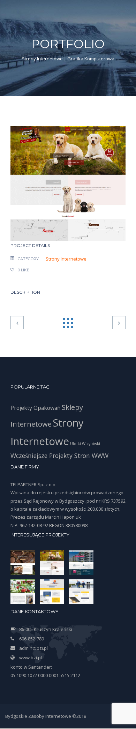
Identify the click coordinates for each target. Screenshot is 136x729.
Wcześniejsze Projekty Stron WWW (59, 455)
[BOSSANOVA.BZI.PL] (119, 323)
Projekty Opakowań (35, 408)
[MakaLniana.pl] (17, 323)
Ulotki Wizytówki (85, 443)
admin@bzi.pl (33, 648)
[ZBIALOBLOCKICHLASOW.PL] (68, 183)
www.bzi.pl (30, 657)
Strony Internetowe (66, 259)
